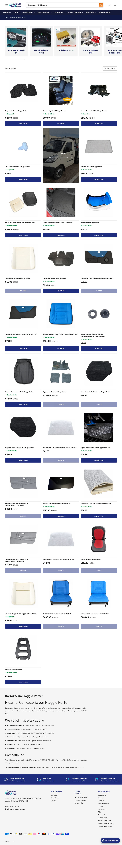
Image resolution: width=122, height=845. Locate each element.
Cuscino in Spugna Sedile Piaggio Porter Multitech (21, 614)
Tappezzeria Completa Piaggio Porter (55, 392)
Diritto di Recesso (80, 800)
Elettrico (101, 798)
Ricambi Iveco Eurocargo (106, 823)
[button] (6, 5)
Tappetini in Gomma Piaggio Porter (16, 111)
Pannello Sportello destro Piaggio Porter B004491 (21, 334)
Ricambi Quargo (103, 818)
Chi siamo (54, 795)
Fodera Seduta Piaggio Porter (90, 222)
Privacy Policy (79, 803)
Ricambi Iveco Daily (104, 820)
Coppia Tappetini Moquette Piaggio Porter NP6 (95, 447)
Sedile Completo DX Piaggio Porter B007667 (95, 614)
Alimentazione (59, 12)
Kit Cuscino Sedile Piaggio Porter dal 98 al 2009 (20, 222)
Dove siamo (55, 798)
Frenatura (101, 801)
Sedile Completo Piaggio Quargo (91, 559)
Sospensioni (102, 809)
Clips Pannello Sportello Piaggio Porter (17, 166)
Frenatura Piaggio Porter (90, 51)
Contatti (54, 801)
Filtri (99, 812)
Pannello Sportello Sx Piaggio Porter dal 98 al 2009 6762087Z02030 (16, 504)
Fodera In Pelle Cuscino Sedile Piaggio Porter (19, 392)
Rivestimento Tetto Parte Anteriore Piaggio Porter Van (60, 447)
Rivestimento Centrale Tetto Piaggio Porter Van (96, 503)
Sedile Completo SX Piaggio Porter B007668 (57, 614)
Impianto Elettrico (27, 12)
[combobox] (64, 5)
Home (7, 17)
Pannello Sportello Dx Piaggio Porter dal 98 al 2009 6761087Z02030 (16, 560)
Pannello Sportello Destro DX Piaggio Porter (57, 503)
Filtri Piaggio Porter (66, 50)
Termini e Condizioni (81, 797)
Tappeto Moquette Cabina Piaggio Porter (93, 111)
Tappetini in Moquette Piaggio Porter (54, 278)
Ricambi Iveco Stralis (105, 826)
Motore (16, 12)
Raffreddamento (103, 803)
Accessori (101, 815)
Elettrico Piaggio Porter (41, 51)
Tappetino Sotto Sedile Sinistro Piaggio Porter (95, 392)
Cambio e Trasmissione (74, 12)
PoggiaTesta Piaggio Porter (13, 669)
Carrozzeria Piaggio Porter (17, 17)
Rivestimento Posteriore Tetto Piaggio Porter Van (58, 559)
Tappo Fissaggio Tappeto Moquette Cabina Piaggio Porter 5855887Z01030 (93, 335)
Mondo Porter (12, 841)
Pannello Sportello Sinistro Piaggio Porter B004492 (97, 278)
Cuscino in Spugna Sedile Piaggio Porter (17, 278)
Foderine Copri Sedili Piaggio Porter (54, 111)
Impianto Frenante (104, 12)
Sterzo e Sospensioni (44, 12)
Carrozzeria (6, 12)
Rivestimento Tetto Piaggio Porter (91, 166)
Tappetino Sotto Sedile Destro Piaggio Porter (19, 447)
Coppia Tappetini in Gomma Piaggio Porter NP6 (58, 222)
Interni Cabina (90, 12)
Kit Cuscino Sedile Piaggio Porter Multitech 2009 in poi (60, 334)
